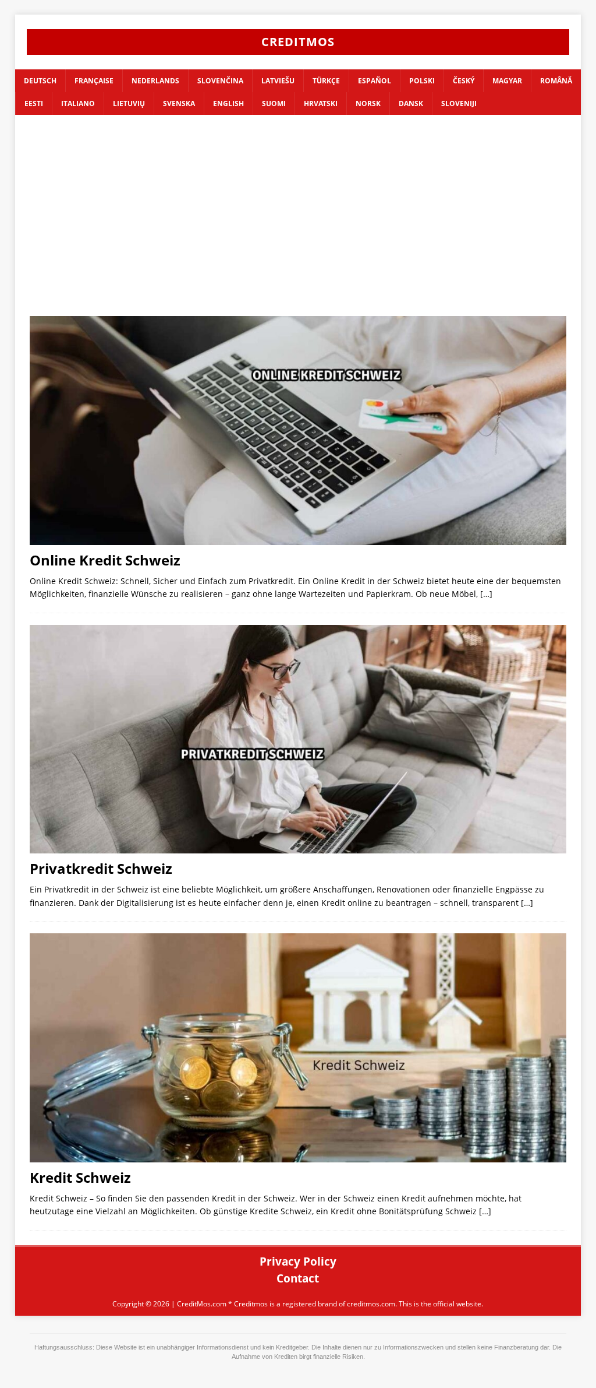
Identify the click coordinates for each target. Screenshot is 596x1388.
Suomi (274, 103)
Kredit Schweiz (80, 1177)
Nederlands (155, 81)
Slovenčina (220, 81)
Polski (422, 81)
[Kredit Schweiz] (298, 1047)
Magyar (507, 81)
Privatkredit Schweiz (101, 868)
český (463, 81)
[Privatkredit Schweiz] (298, 739)
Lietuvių (129, 103)
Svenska (179, 103)
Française (93, 81)
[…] (486, 593)
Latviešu (278, 81)
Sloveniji (459, 103)
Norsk (368, 103)
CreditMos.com (201, 1304)
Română (556, 81)
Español (374, 81)
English (228, 103)
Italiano (78, 103)
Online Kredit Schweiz (105, 560)
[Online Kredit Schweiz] (298, 430)
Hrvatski (321, 103)
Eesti (33, 103)
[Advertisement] (298, 222)
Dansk (411, 103)
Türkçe (326, 81)
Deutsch (40, 81)
